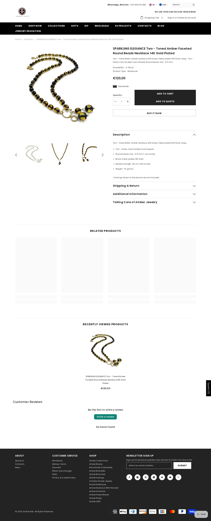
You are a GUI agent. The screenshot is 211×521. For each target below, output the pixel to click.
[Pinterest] (146, 477)
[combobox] (181, 4)
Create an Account (186, 17)
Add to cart (165, 93)
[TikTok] (154, 477)
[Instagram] (137, 477)
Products (28, 39)
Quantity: (117, 95)
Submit (182, 465)
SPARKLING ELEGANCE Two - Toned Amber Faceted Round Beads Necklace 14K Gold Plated (105, 380)
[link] (36, 297)
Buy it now (154, 113)
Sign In (171, 17)
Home (18, 39)
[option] (59, 90)
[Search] (183, 4)
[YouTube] (170, 477)
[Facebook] (129, 477)
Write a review (105, 417)
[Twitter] (178, 477)
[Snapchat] (162, 477)
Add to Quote (165, 101)
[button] (16, 155)
